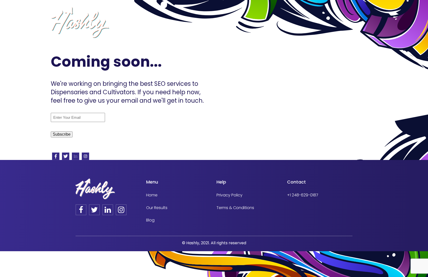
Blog (150, 220)
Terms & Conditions (235, 208)
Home (152, 195)
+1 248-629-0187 (302, 195)
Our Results (156, 208)
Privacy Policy (229, 195)
